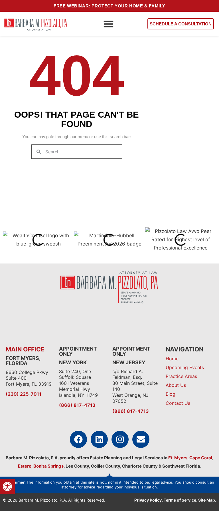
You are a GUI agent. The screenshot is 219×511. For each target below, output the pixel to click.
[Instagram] (120, 439)
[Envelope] (140, 439)
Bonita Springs (48, 466)
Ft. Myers (177, 457)
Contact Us (178, 403)
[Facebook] (78, 439)
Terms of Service (180, 500)
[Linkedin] (99, 439)
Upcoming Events (185, 367)
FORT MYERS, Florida (23, 360)
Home (172, 358)
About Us (176, 385)
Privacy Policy (148, 500)
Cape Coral (200, 457)
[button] (108, 24)
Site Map (206, 500)
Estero (24, 466)
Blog (170, 394)
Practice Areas (181, 376)
